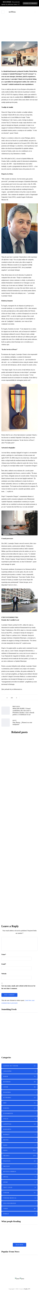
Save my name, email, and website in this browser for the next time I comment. (18, 987)
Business (19, 1081)
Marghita (19, 1129)
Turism (19, 821)
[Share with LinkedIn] (27, 698)
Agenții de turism (11, 818)
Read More (19, 1244)
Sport (19, 1182)
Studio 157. (27, 1289)
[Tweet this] (25, 698)
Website (3, 973)
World (19, 1213)
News (16, 36)
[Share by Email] (32, 698)
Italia (19, 1118)
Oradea (22, 36)
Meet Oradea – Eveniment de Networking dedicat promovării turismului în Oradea (19, 879)
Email (3, 964)
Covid (19, 1087)
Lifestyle (19, 1124)
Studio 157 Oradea (30, 3)
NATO (19, 1145)
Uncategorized (19, 1203)
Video (19, 1208)
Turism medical (10, 753)
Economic (19, 1097)
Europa (19, 1108)
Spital (19, 1177)
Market (19, 1134)
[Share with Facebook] (22, 698)
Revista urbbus (19, 1171)
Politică (19, 1161)
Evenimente (13, 750)
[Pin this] (29, 698)
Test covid (19, 1187)
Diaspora (19, 1092)
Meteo (19, 1140)
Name (3, 954)
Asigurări (19, 1071)
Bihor (7, 784)
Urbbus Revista (16, 775)
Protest (19, 1166)
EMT (6, 750)
